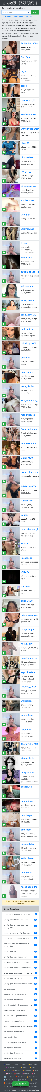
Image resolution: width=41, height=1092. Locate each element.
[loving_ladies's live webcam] (11, 391)
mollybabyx (27, 329)
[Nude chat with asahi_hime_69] (11, 319)
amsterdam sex (20, 951)
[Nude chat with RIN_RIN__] (11, 176)
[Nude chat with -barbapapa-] (11, 205)
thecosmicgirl (28, 100)
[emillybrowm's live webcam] (11, 305)
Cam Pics (28, 17)
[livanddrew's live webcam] (11, 505)
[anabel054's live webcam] (11, 791)
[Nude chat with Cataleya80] (11, 462)
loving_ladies (27, 386)
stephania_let (28, 758)
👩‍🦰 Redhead (26, 1070)
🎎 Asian (7, 1064)
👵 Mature (24, 1067)
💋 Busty (17, 1074)
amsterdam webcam (20, 1048)
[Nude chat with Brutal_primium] (11, 434)
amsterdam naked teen (20, 1000)
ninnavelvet (27, 157)
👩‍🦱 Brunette (16, 1070)
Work (18, 1090)
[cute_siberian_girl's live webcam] (11, 534)
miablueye (26, 815)
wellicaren (26, 701)
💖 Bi (33, 1074)
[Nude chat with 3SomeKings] (11, 233)
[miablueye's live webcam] (11, 820)
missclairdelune (29, 887)
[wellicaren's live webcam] (11, 705)
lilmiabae (25, 586)
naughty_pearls (29, 658)
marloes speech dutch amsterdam (20, 938)
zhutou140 (26, 257)
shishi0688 (27, 600)
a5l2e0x (25, 572)
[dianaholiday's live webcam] (11, 848)
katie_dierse (27, 858)
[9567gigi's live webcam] (11, 219)
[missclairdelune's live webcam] (11, 891)
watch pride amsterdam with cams (20, 1026)
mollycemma (27, 772)
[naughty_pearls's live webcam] (11, 663)
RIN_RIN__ (26, 171)
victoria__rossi (28, 686)
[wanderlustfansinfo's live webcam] (11, 133)
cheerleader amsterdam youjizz (20, 914)
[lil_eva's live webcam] (11, 248)
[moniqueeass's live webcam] (11, 419)
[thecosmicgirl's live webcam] (11, 105)
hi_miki (24, 71)
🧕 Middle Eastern (12, 1067)
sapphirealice (28, 672)
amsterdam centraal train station (20, 967)
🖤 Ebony (15, 1064)
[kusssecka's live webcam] (11, 562)
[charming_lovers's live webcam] (11, 748)
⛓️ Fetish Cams (23, 1080)
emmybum (26, 872)
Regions (14, 1090)
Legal (37, 1090)
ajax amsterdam (20, 1037)
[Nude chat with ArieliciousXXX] (11, 491)
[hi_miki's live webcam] (11, 76)
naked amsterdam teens (20, 1021)
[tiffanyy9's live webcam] (11, 362)
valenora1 (26, 729)
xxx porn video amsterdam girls (20, 933)
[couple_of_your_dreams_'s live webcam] (11, 276)
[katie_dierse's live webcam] (11, 863)
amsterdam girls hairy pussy (20, 957)
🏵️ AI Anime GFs (9, 1083)
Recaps (23, 1090)
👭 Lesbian (26, 1074)
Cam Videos (18, 17)
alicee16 (25, 143)
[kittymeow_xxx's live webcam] (11, 191)
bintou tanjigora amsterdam (20, 1042)
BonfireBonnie (28, 114)
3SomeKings (27, 229)
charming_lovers (29, 744)
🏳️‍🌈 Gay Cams (20, 1077)
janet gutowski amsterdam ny (20, 1010)
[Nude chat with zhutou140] (11, 262)
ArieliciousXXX (28, 486)
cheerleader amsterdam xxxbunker (20, 973)
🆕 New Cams (9, 1077)
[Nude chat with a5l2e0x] (11, 577)
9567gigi (25, 214)
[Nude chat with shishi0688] (11, 605)
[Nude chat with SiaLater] (11, 548)
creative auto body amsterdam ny (20, 1005)
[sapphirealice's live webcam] (11, 677)
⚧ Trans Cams (32, 1077)
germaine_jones (29, 43)
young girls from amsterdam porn (20, 984)
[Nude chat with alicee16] (11, 148)
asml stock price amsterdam (20, 994)
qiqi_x (24, 86)
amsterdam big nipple (20, 978)
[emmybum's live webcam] (11, 877)
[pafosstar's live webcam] (11, 834)
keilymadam (27, 286)
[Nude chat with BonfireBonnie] (11, 119)
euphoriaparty (28, 801)
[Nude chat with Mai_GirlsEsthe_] (11, 405)
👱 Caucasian (32, 1064)
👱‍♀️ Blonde (6, 1070)
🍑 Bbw (35, 1070)
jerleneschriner (29, 443)
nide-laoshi (27, 372)
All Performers (31, 1090)
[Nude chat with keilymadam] (11, 291)
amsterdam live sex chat (20, 1053)
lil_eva (24, 243)
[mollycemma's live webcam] (11, 777)
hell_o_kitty (26, 643)
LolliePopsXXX (28, 343)
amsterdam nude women (20, 1032)
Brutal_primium (29, 429)
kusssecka (26, 558)
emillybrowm (27, 300)
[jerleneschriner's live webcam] (11, 448)
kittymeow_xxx (28, 186)
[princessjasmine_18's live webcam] (11, 620)
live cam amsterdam (20, 1058)
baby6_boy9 (27, 629)
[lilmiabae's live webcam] (11, 591)
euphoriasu (27, 715)
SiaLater (25, 543)
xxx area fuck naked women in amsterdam (20, 944)
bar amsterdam (20, 989)
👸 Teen (32, 1067)
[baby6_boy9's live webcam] (11, 634)
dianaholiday (27, 844)
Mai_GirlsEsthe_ (29, 400)
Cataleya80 (27, 458)
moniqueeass (28, 415)
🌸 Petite (9, 1074)
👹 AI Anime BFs (32, 1083)
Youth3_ (25, 515)
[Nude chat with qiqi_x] (11, 90)
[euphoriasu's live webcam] (11, 720)
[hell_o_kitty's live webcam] (11, 648)
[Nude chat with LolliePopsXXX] (11, 348)
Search (35, 12)
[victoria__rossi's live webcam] (11, 691)
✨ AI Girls (33, 1080)
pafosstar (26, 829)
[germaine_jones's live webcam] (11, 47)
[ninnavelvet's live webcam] (11, 162)
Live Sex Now (20, 1084)
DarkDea (25, 57)
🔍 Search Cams (31, 1086)
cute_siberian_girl (30, 529)
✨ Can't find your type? (20, 902)
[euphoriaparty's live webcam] (11, 805)
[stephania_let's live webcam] (11, 763)
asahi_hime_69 (28, 314)
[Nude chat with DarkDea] (11, 62)
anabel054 (26, 786)
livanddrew (27, 500)
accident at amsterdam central (20, 962)
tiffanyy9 (25, 357)
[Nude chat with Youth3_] (11, 519)
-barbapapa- (27, 200)
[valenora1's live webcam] (11, 734)
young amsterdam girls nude (20, 919)
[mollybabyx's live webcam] (11, 333)
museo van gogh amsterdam (20, 1016)
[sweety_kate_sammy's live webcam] (11, 477)
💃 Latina (23, 1064)
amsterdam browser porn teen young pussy (20, 926)
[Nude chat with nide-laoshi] (11, 376)
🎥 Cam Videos (9, 1086)
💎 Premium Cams (10, 1080)
